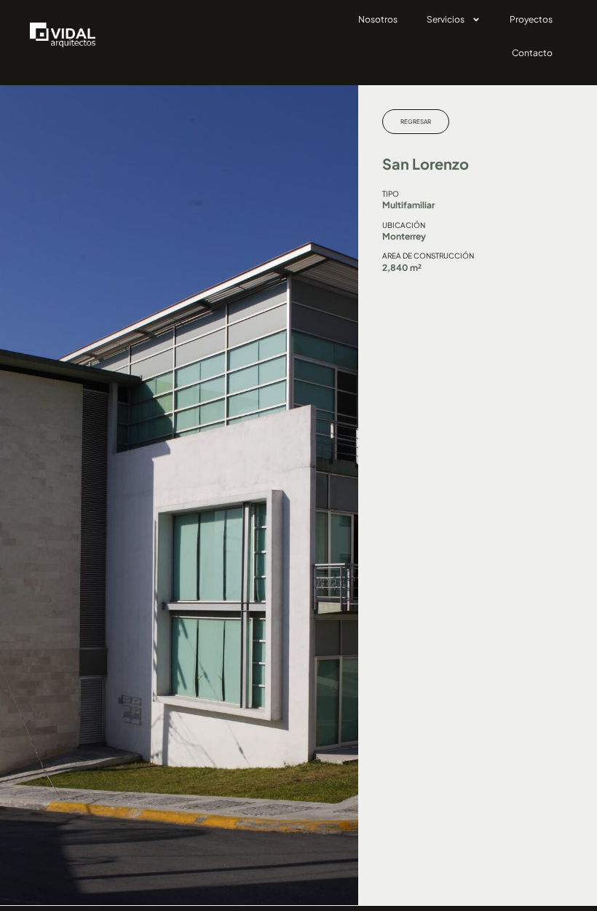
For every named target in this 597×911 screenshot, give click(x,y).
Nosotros (378, 19)
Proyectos (531, 19)
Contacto (532, 52)
